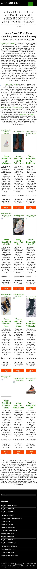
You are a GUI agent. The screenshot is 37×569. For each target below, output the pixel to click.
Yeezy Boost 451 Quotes (7, 565)
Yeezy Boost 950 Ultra (30, 405)
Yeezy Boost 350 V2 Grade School (21, 466)
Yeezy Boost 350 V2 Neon (10, 3)
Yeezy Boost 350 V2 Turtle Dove (13, 567)
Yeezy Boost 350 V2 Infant (8, 509)
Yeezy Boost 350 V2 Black (8, 512)
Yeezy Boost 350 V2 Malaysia (9, 505)
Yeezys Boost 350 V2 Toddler (9, 530)
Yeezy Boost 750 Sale (11, 84)
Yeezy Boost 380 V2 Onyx (28, 567)
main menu (35, 4)
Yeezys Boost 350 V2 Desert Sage (21, 563)
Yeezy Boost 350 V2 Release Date (11, 107)
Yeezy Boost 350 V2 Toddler (30, 323)
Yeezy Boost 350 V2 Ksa (18, 471)
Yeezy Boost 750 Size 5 (7, 515)
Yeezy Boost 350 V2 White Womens (6, 131)
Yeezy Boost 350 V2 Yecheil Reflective (11, 518)
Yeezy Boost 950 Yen (6, 521)
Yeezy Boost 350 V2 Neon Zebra (10, 540)
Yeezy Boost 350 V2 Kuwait (19, 464)
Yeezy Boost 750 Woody (7, 524)
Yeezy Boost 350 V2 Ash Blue (18, 405)
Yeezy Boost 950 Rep (18, 242)
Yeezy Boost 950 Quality (7, 536)
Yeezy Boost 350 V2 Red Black (9, 555)
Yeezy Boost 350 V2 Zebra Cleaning (15, 479)
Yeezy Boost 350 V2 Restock (9, 546)
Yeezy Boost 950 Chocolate (20, 565)
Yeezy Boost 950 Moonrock (17, 469)
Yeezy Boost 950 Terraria (7, 533)
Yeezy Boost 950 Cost (10, 481)
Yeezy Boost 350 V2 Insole (8, 527)
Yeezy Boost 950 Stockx (25, 472)
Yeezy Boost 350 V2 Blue (18, 474)
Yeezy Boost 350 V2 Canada (20, 467)
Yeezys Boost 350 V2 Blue (8, 549)
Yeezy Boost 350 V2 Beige (21, 462)
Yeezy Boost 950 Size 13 (30, 242)
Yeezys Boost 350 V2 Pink (12, 477)
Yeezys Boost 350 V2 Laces (21, 482)
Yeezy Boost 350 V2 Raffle (8, 552)
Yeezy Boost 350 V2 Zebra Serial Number (6, 215)
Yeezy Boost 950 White (24, 481)
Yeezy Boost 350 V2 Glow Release (11, 25)
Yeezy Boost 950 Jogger (7, 43)
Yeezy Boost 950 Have (11, 472)
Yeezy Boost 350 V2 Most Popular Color (15, 461)
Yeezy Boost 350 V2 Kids (6, 242)
